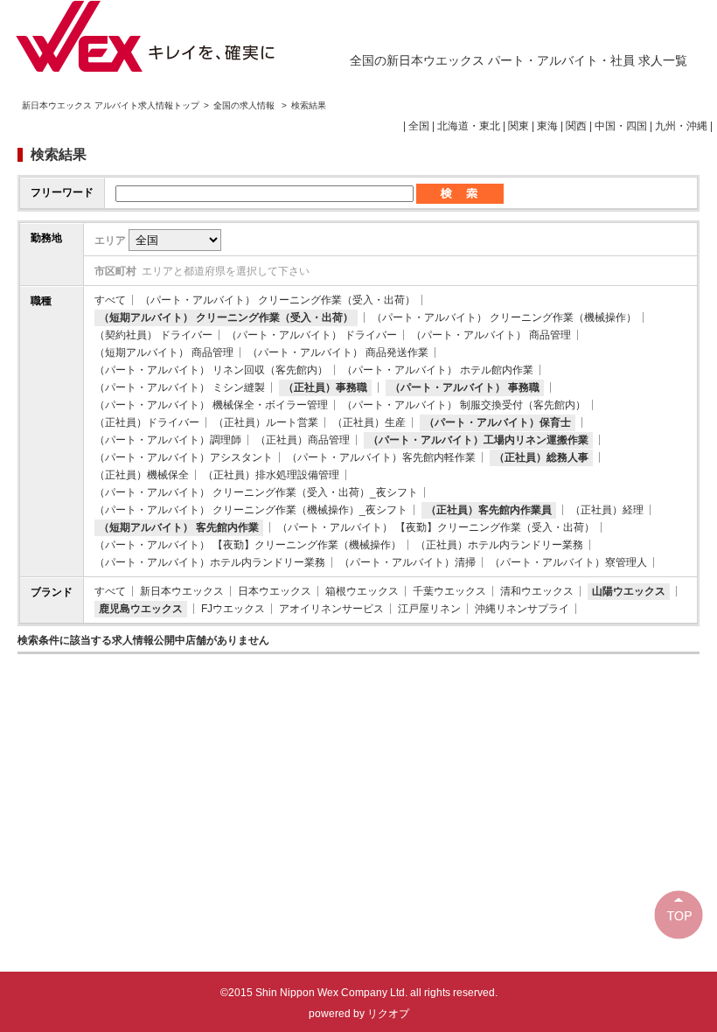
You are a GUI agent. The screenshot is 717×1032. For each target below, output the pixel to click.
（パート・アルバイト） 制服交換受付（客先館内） (464, 405)
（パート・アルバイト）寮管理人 (568, 562)
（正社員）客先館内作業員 (489, 510)
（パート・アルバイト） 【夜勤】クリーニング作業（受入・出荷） (436, 527)
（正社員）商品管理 (302, 440)
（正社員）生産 (369, 422)
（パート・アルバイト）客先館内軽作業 (381, 457)
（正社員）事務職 (325, 387)
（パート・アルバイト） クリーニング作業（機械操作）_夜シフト (250, 510)
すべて (110, 300)
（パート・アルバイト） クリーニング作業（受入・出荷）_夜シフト (256, 492)
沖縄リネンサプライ (522, 609)
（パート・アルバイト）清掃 (407, 562)
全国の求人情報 (245, 105)
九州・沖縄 (681, 126)
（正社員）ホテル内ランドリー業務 (499, 545)
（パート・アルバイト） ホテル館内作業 (437, 370)
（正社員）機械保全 (141, 475)
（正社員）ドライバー (146, 422)
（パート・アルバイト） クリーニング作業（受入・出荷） (277, 300)
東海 (547, 126)
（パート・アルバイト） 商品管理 (491, 335)
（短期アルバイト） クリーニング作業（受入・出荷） (226, 317)
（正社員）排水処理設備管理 (271, 475)
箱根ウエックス (362, 591)
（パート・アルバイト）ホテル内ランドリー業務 (209, 562)
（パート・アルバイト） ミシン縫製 (179, 387)
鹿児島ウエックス (141, 609)
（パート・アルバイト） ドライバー (311, 335)
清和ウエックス (537, 591)
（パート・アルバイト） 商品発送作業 (337, 352)
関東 (518, 126)
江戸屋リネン (429, 609)
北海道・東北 (468, 126)
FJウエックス (233, 609)
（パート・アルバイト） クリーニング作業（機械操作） (504, 317)
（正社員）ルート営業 (265, 422)
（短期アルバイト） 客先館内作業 (179, 527)
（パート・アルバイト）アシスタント (183, 457)
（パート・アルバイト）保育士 (497, 422)
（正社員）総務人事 (541, 457)
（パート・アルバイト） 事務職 (464, 387)
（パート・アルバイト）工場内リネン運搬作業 (478, 440)
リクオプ (388, 1013)
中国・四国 (621, 126)
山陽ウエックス (628, 591)
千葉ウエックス (449, 591)
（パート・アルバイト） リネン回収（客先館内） (211, 370)
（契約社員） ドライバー (153, 335)
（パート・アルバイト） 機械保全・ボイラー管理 (211, 405)
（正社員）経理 (607, 510)
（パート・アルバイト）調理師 (167, 440)
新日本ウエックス (182, 591)
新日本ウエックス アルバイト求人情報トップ (110, 105)
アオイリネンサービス (331, 609)
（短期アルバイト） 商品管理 (163, 352)
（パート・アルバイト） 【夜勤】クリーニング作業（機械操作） (247, 545)
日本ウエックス (274, 591)
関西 (576, 126)
